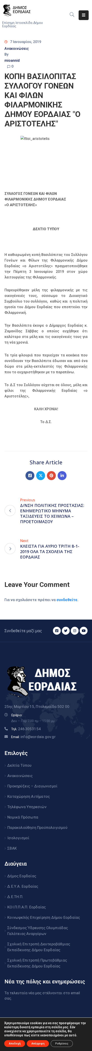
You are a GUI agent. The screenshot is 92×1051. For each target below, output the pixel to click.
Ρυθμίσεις (61, 1043)
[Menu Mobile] (84, 15)
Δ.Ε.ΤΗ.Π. (15, 896)
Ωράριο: (17, 715)
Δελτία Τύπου (19, 765)
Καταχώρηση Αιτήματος (28, 796)
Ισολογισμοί (18, 838)
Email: (33, 737)
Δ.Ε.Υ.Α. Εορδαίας (22, 886)
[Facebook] (29, 475)
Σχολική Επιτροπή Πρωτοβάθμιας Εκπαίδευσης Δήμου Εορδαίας (37, 963)
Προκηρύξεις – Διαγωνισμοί (32, 786)
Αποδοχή (15, 1043)
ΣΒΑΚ (12, 848)
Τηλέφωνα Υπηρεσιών (26, 807)
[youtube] (84, 631)
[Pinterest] (51, 475)
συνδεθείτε (66, 599)
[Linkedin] (62, 475)
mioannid (12, 60)
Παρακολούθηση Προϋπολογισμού (37, 827)
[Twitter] (40, 475)
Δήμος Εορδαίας (21, 876)
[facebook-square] (57, 631)
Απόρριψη (37, 1043)
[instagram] (75, 631)
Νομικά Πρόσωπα (22, 817)
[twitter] (66, 631)
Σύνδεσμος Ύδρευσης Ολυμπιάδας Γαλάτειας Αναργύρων (37, 931)
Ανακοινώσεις (16, 48)
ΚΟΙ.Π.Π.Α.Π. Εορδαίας (26, 907)
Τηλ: (26, 729)
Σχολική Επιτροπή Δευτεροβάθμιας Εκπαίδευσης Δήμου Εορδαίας (38, 947)
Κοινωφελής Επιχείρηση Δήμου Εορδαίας (43, 917)
